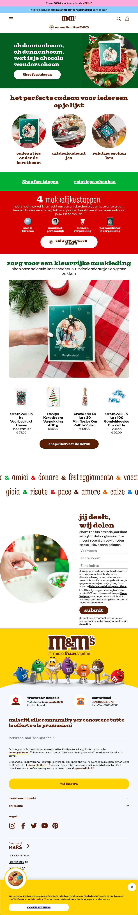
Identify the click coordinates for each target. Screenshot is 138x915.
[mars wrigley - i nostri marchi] (19, 846)
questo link (82, 768)
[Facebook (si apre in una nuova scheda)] (23, 826)
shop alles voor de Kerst (69, 444)
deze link (85, 624)
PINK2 (88, 3)
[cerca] (118, 18)
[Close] (132, 887)
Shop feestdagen (37, 74)
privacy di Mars (18, 752)
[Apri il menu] (10, 18)
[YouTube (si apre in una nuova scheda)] (45, 826)
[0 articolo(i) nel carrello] (127, 18)
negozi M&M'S (54, 701)
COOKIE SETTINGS (19, 855)
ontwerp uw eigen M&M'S (71, 242)
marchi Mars (38, 765)
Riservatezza (16, 861)
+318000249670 (103, 701)
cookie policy (35, 899)
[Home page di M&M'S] (69, 18)
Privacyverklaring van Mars (108, 586)
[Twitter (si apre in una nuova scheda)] (34, 826)
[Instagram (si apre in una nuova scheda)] (12, 826)
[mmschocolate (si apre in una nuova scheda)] (55, 826)
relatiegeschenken (95, 181)
